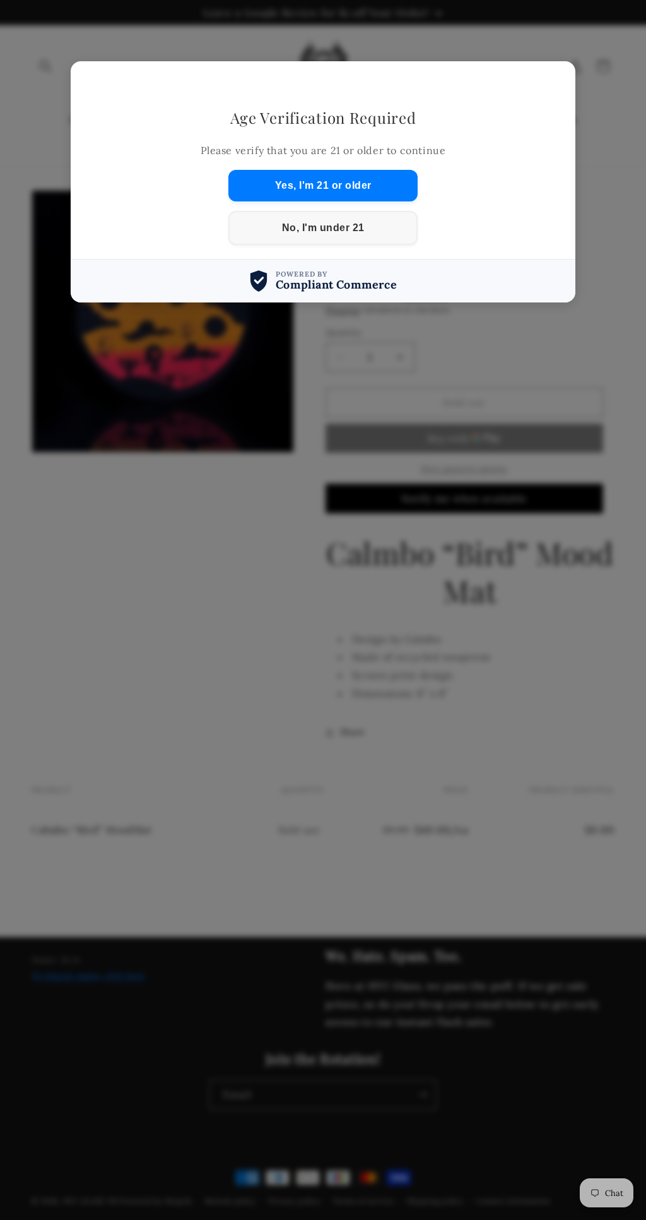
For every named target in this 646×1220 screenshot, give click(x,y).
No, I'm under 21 (323, 227)
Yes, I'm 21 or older (323, 185)
